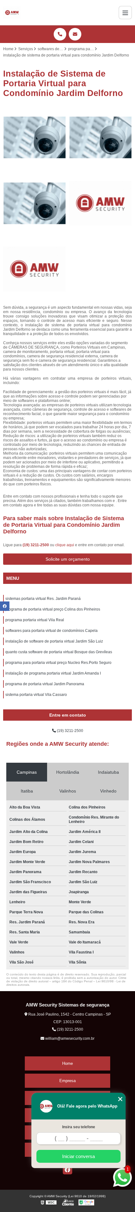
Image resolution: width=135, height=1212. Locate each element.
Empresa (67, 1080)
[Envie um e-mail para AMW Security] (75, 34)
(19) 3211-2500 (36, 545)
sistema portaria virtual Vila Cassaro (36, 694)
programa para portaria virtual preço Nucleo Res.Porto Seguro (58, 662)
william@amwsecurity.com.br (69, 1038)
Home (67, 1063)
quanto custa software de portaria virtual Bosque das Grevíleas (58, 652)
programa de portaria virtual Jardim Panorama (44, 684)
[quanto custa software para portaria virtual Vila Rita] (34, 203)
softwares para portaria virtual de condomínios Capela (51, 630)
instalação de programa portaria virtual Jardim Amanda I (53, 673)
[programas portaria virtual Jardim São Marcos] (100, 137)
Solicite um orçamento (68, 559)
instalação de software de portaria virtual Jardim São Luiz (54, 641)
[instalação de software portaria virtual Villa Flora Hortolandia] (34, 269)
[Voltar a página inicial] (12, 12)
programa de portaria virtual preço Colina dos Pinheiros (52, 609)
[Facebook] (67, 1169)
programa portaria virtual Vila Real (34, 620)
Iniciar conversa (78, 1156)
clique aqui (64, 545)
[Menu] (125, 12)
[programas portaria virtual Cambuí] (34, 137)
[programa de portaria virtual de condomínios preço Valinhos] (100, 203)
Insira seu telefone (78, 1127)
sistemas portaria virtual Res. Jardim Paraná (43, 598)
